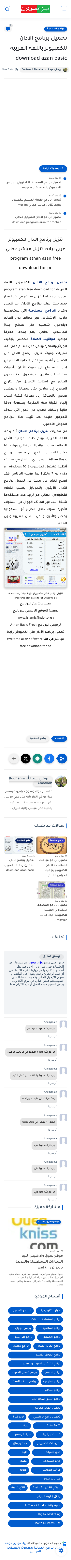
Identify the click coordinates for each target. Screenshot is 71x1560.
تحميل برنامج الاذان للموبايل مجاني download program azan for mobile (36, 220)
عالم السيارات (51, 1461)
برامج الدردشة (24, 1337)
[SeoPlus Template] (64, 1543)
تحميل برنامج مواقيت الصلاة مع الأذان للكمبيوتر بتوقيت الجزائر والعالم (53, 868)
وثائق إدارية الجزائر (49, 1496)
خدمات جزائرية (51, 1434)
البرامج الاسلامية (42, 311)
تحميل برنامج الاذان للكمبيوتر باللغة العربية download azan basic (19, 865)
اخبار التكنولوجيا (50, 1310)
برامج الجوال (23, 1328)
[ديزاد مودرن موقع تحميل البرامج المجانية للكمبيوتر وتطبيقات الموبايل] (35, 9)
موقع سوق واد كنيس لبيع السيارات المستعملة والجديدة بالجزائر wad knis (39, 1262)
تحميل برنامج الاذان (50, 282)
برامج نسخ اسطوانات (46, 1399)
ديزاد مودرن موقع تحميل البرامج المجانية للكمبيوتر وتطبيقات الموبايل (34, 1548)
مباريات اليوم (52, 1479)
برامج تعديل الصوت (24, 1372)
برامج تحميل (21, 1346)
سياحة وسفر (23, 1434)
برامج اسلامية (55, 29)
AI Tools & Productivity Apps (42, 1505)
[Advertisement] (35, 123)
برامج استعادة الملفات (45, 1319)
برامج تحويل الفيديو (48, 1355)
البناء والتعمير (22, 1310)
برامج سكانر (52, 1390)
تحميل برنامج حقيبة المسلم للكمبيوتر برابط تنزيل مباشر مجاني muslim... (36, 203)
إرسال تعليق (51, 956)
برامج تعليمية (51, 1381)
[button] (49, 758)
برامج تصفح (52, 1372)
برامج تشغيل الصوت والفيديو (41, 1363)
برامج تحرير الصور (49, 1346)
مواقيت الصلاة (42, 339)
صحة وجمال (20, 1443)
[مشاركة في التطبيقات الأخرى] (14, 758)
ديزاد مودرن (36, 962)
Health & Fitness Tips (47, 1523)
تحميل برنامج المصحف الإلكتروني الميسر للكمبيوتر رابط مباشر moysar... (34, 185)
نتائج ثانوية (18, 1487)
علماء (23, 1461)
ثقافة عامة (53, 1425)
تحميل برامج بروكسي (46, 1417)
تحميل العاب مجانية (47, 1408)
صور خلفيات (53, 1452)
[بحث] (7, 9)
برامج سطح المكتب (23, 1381)
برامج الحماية (51, 1337)
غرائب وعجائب (51, 1470)
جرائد (25, 1425)
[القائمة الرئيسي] (64, 9)
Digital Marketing (49, 1514)
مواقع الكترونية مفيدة (46, 1487)
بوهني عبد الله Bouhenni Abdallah (41, 69)
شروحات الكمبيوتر (48, 1443)
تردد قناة (18, 1417)
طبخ (24, 1452)
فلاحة (23, 1470)
